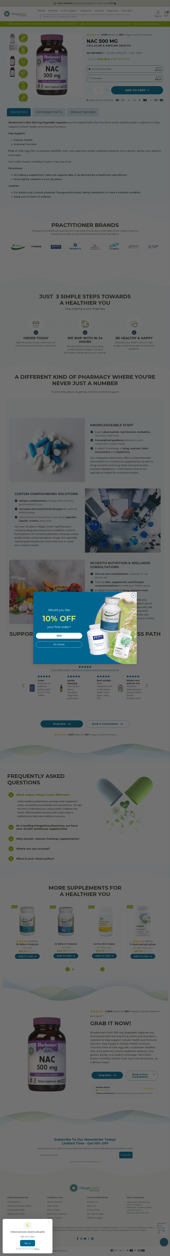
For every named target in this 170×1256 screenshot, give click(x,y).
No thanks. (59, 644)
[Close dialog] (133, 595)
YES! (59, 635)
